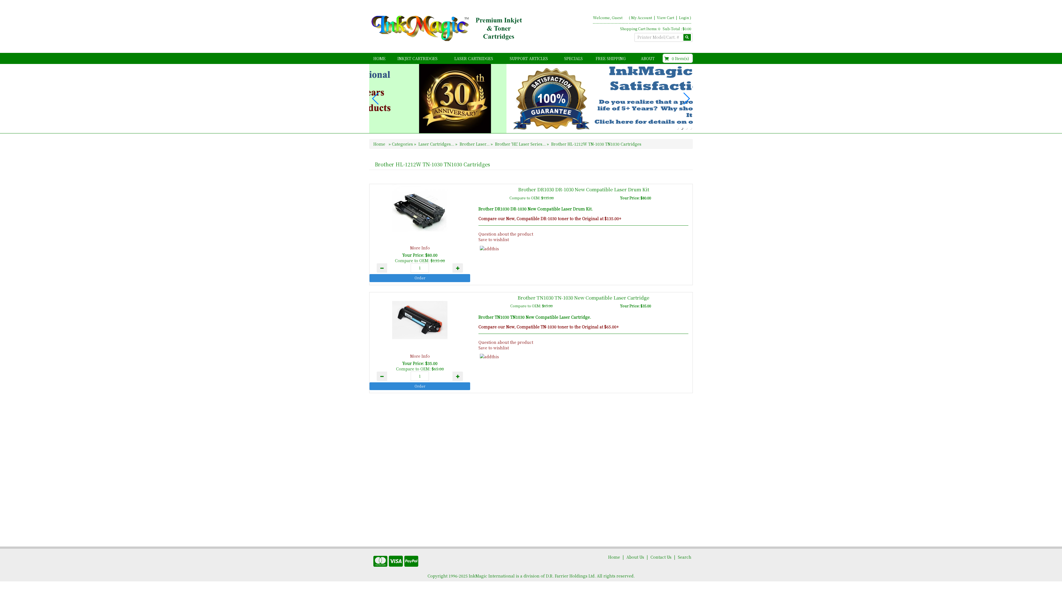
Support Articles (529, 58)
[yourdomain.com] (447, 28)
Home (379, 58)
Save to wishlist (493, 239)
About (648, 58)
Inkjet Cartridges (417, 58)
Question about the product (505, 234)
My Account (641, 17)
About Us (635, 557)
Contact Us (660, 557)
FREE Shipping (611, 58)
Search (684, 557)
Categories (403, 144)
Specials (573, 58)
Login (684, 17)
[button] (677, 128)
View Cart (666, 17)
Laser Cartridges (473, 58)
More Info (420, 248)
